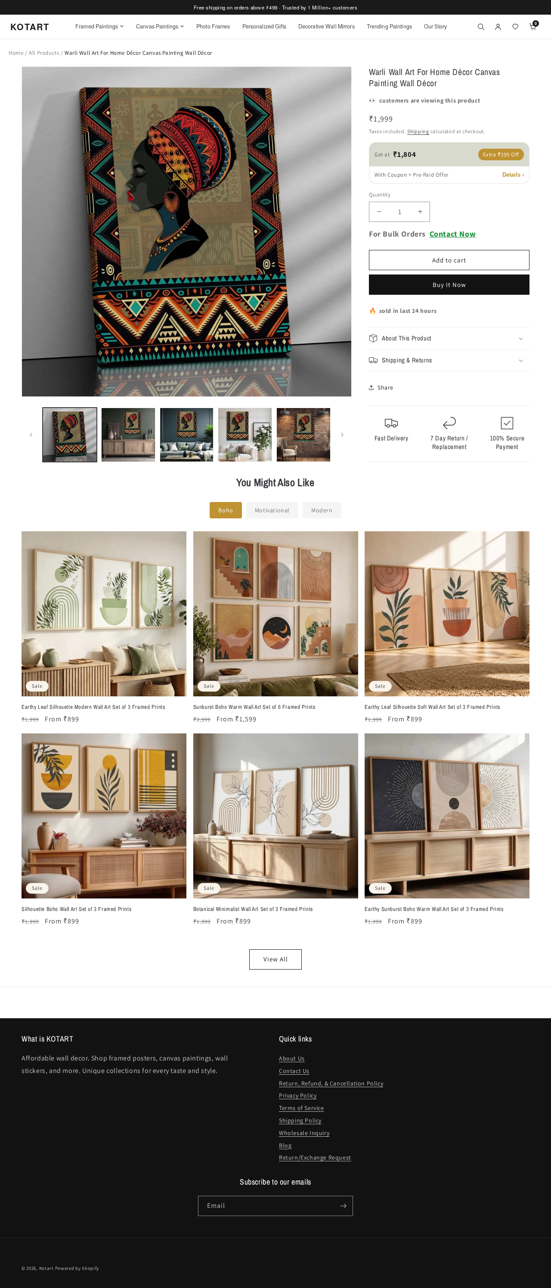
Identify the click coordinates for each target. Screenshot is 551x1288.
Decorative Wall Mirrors (326, 26)
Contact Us (294, 1071)
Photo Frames (213, 26)
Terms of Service (301, 1108)
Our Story (435, 26)
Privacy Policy (297, 1095)
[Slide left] (31, 434)
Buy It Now (449, 285)
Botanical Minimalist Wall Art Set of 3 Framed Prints (253, 909)
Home (16, 52)
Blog (285, 1145)
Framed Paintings (96, 26)
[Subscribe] (343, 1206)
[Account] (498, 27)
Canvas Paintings (157, 26)
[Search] (481, 27)
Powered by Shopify (77, 1268)
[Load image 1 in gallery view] (70, 435)
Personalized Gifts (264, 26)
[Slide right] (342, 434)
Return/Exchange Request (315, 1157)
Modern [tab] (322, 510)
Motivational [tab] (272, 510)
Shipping (418, 131)
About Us (292, 1058)
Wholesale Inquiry (304, 1133)
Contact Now (453, 234)
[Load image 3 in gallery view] (187, 435)
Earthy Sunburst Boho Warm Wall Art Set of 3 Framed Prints (434, 909)
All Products (45, 52)
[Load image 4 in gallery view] (245, 435)
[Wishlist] (515, 27)
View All (275, 959)
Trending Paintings (389, 26)
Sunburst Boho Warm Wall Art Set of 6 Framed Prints (254, 707)
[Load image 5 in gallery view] (303, 435)
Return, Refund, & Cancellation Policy (331, 1083)
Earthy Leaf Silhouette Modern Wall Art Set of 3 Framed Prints (93, 707)
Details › (513, 175)
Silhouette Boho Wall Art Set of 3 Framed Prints (76, 909)
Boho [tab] (225, 510)
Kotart (46, 1268)
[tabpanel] (275, 750)
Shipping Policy (300, 1120)
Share (385, 387)
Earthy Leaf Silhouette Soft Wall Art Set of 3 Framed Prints (432, 707)
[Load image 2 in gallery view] (128, 435)
